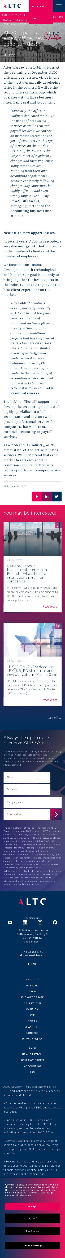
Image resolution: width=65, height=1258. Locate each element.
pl (55, 17)
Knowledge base (32, 997)
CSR (32, 1015)
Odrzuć (32, 1218)
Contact (32, 1033)
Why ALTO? (32, 985)
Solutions (32, 1009)
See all (53, 718)
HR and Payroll (32, 1054)
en (61, 17)
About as (32, 979)
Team (32, 991)
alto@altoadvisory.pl (15, 19)
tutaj (36, 884)
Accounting (32, 1066)
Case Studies (32, 1003)
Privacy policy (32, 1038)
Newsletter (33, 1027)
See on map (31, 941)
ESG (32, 1072)
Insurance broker (32, 1060)
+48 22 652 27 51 (13, 14)
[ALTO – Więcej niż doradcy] (12, 6)
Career (32, 1021)
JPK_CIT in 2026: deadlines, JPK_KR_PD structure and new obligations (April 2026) (32, 664)
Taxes (32, 1048)
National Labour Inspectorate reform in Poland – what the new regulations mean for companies (32, 567)
